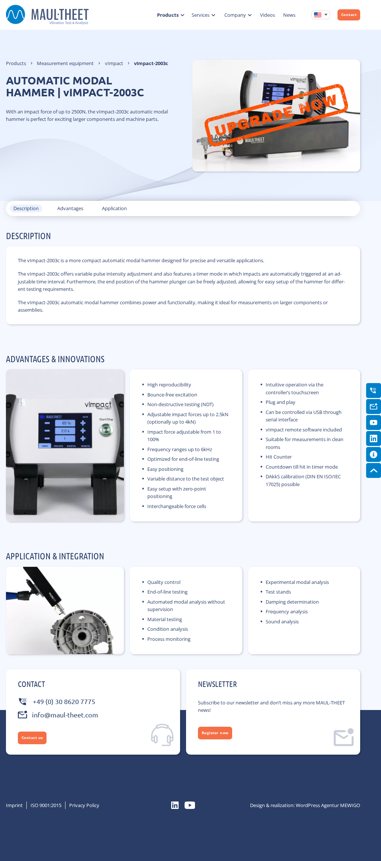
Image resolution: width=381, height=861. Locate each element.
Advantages (70, 208)
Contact (349, 14)
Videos (267, 15)
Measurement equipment (65, 63)
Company (235, 15)
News (289, 15)
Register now (215, 732)
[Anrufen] (373, 390)
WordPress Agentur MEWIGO (328, 805)
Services (200, 15)
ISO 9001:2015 (46, 805)
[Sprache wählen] (320, 14)
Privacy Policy (84, 805)
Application (114, 208)
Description (26, 208)
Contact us (32, 737)
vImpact (114, 63)
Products (168, 15)
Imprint (14, 805)
